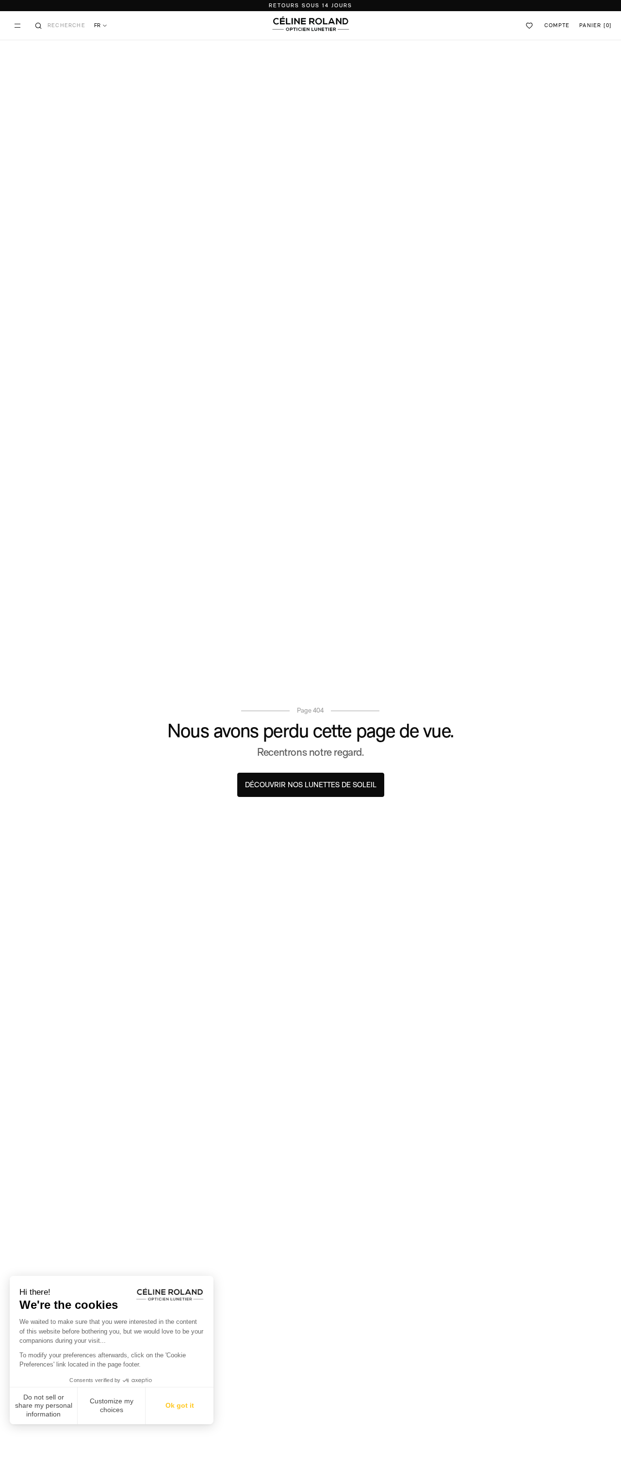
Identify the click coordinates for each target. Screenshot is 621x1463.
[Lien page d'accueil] (310, 24)
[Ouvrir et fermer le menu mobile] (17, 25)
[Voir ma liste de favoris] (530, 25)
